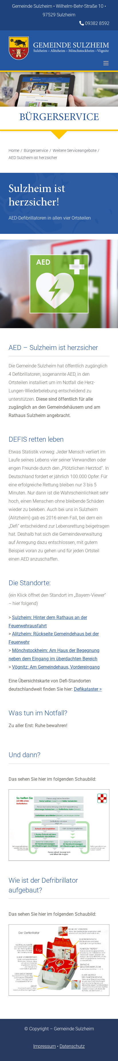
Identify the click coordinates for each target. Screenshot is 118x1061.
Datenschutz (72, 1046)
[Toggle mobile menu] (106, 63)
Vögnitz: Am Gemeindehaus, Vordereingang (56, 667)
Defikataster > (88, 689)
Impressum (44, 1046)
